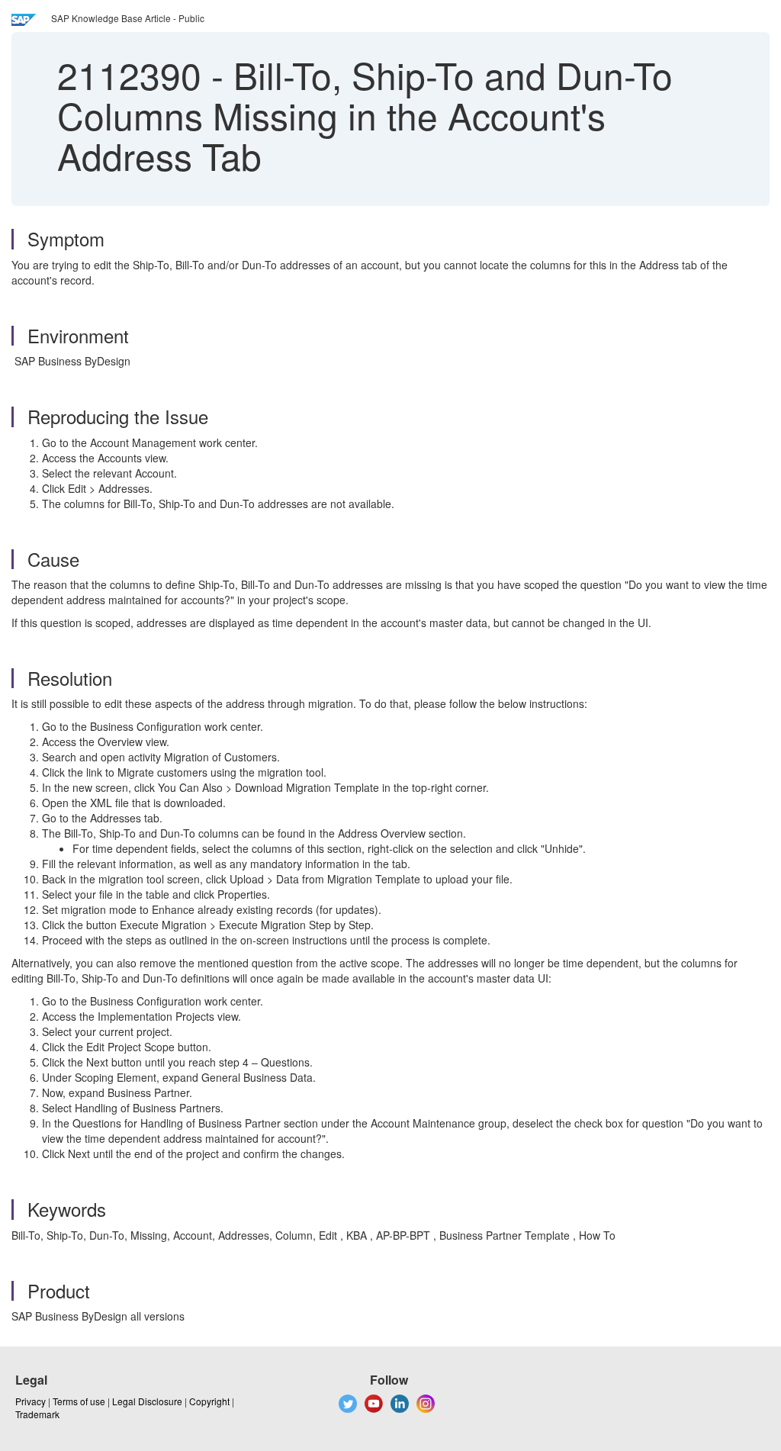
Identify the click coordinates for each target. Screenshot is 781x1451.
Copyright (209, 1401)
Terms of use (79, 1401)
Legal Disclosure (147, 1401)
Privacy (30, 1401)
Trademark (37, 1414)
